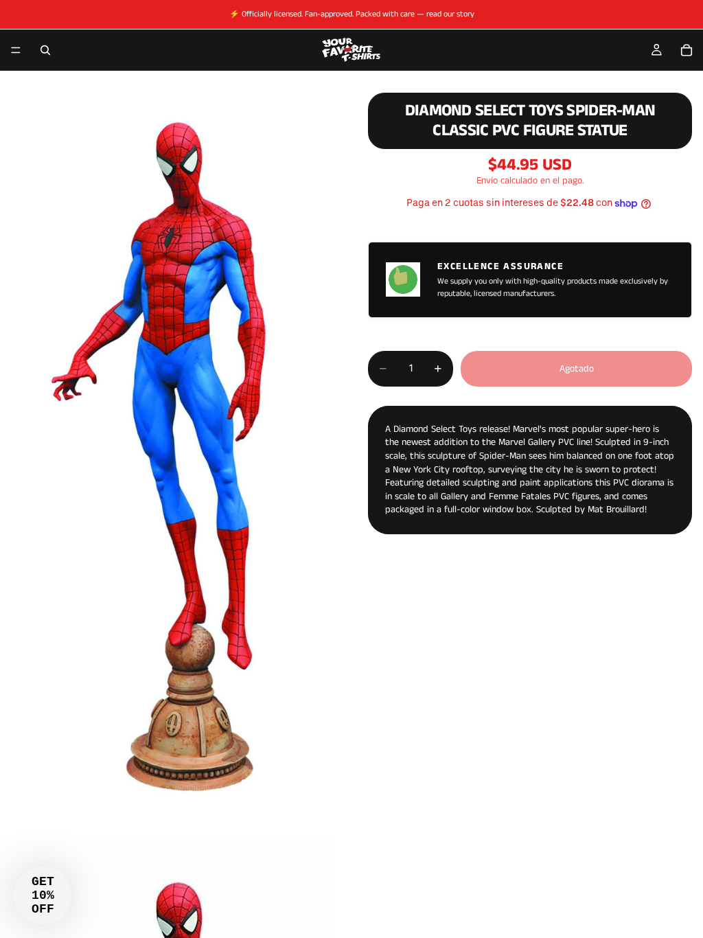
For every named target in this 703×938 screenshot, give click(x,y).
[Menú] (16, 50)
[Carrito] (686, 50)
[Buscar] (45, 50)
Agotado (577, 369)
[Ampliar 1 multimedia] (167, 455)
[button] (42, 895)
